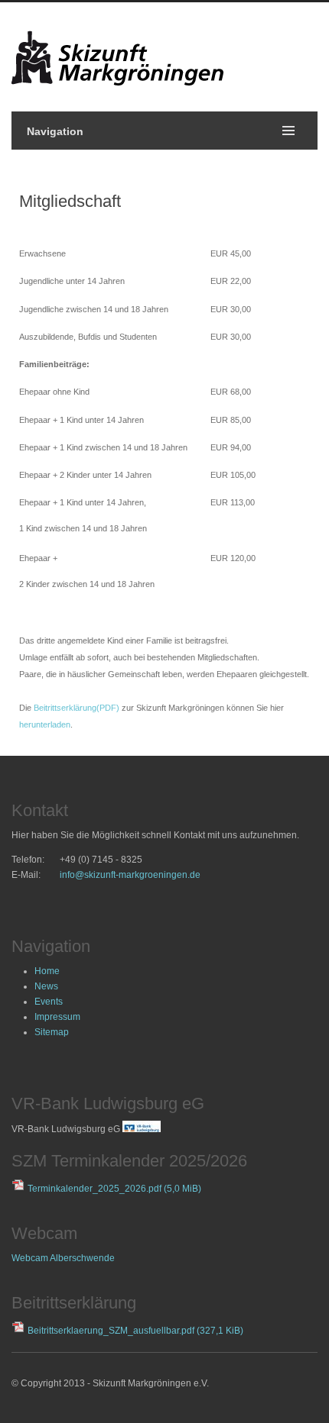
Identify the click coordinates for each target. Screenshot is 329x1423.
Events (48, 1001)
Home (47, 971)
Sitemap (51, 1032)
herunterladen (44, 724)
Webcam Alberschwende (63, 1258)
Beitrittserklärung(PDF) (76, 707)
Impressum (57, 1017)
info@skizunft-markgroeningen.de (130, 875)
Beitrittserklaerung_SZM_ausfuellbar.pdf (135, 1330)
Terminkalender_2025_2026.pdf (114, 1188)
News (46, 986)
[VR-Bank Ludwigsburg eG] (141, 1129)
